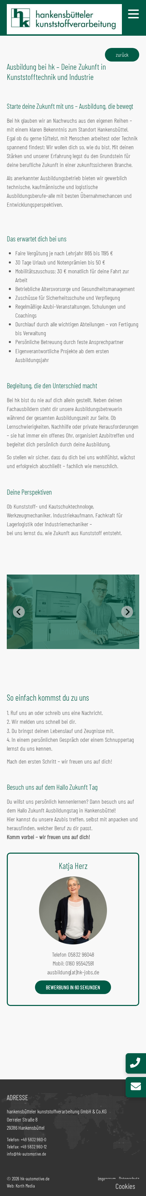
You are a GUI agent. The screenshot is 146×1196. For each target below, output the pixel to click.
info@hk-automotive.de (26, 1154)
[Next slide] (127, 612)
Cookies (125, 1185)
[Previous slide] (19, 612)
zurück (122, 54)
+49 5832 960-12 (33, 1146)
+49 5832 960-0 (33, 1139)
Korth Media (25, 1186)
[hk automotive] (64, 28)
